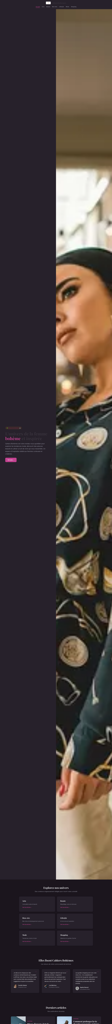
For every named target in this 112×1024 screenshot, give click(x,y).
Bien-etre (54, 6)
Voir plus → (11, 460)
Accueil (38, 6)
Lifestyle (61, 6)
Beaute (48, 6)
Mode (67, 6)
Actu (43, 6)
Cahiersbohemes (58, 3)
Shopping (73, 6)
